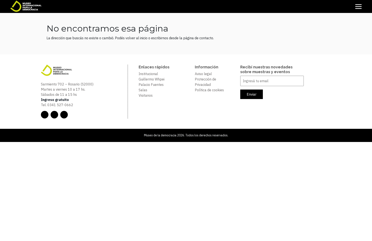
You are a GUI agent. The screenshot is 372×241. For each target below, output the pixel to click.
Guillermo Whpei (151, 79)
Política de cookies (209, 90)
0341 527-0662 (60, 105)
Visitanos (146, 95)
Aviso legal (203, 74)
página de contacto (198, 38)
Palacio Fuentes (151, 84)
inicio (143, 38)
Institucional (148, 74)
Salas (143, 90)
